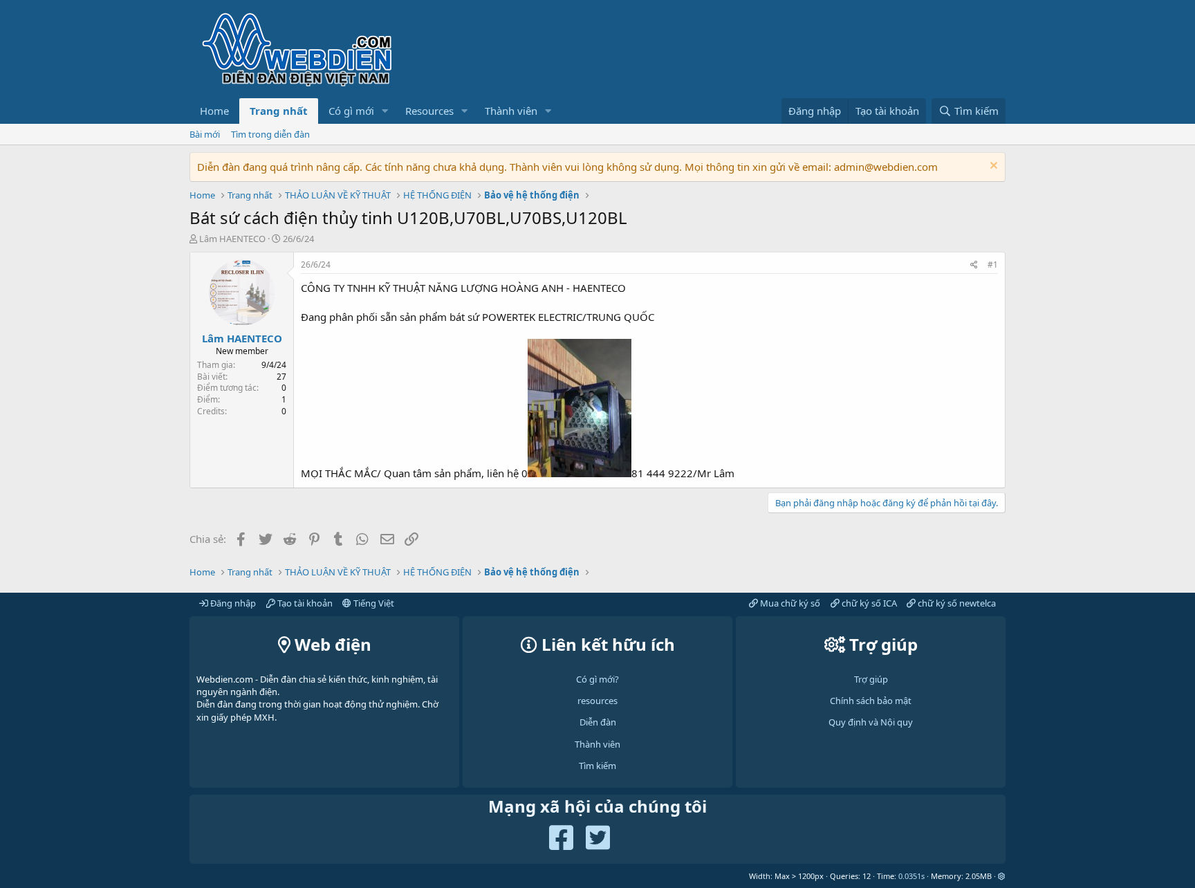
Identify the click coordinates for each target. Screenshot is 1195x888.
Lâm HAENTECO (232, 238)
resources (597, 700)
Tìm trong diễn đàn (270, 134)
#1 (993, 264)
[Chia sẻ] (974, 265)
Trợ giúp (871, 679)
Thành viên (511, 111)
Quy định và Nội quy (870, 722)
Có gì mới (351, 111)
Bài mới (204, 134)
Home (214, 111)
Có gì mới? (597, 679)
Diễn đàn (598, 722)
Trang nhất (279, 111)
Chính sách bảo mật (870, 700)
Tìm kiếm (597, 765)
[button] (385, 111)
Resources (429, 111)
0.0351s (911, 876)
